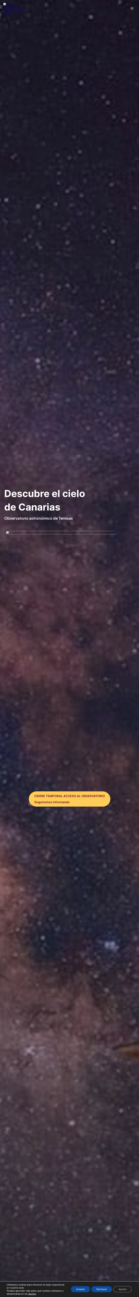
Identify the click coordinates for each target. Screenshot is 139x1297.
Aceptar (80, 1289)
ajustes (32, 1293)
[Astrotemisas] (13, 8)
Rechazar (101, 1289)
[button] (70, 799)
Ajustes (122, 1289)
